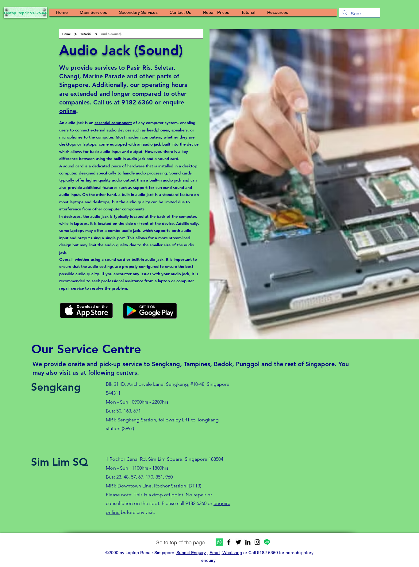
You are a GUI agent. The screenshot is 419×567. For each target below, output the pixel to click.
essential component (113, 122)
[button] (93, 12)
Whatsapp (232, 552)
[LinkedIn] (248, 542)
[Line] (267, 542)
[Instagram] (257, 542)
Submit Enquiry (191, 552)
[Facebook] (229, 542)
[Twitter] (238, 542)
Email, (215, 552)
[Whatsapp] (219, 542)
